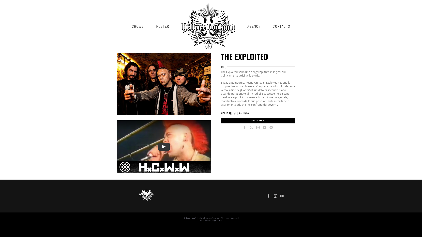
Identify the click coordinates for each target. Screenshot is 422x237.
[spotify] (271, 127)
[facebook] (244, 127)
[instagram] (258, 127)
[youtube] (264, 127)
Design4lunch (216, 220)
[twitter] (251, 127)
